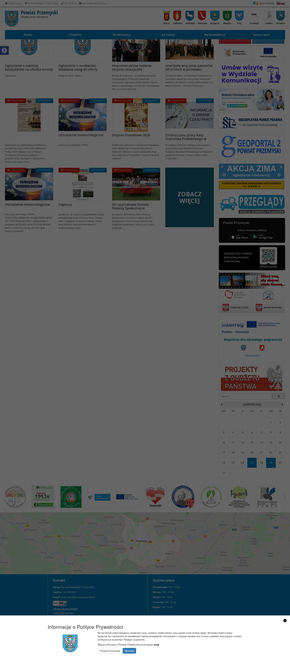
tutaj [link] (156, 644)
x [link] (285, 620)
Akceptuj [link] (129, 650)
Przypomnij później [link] (110, 650)
